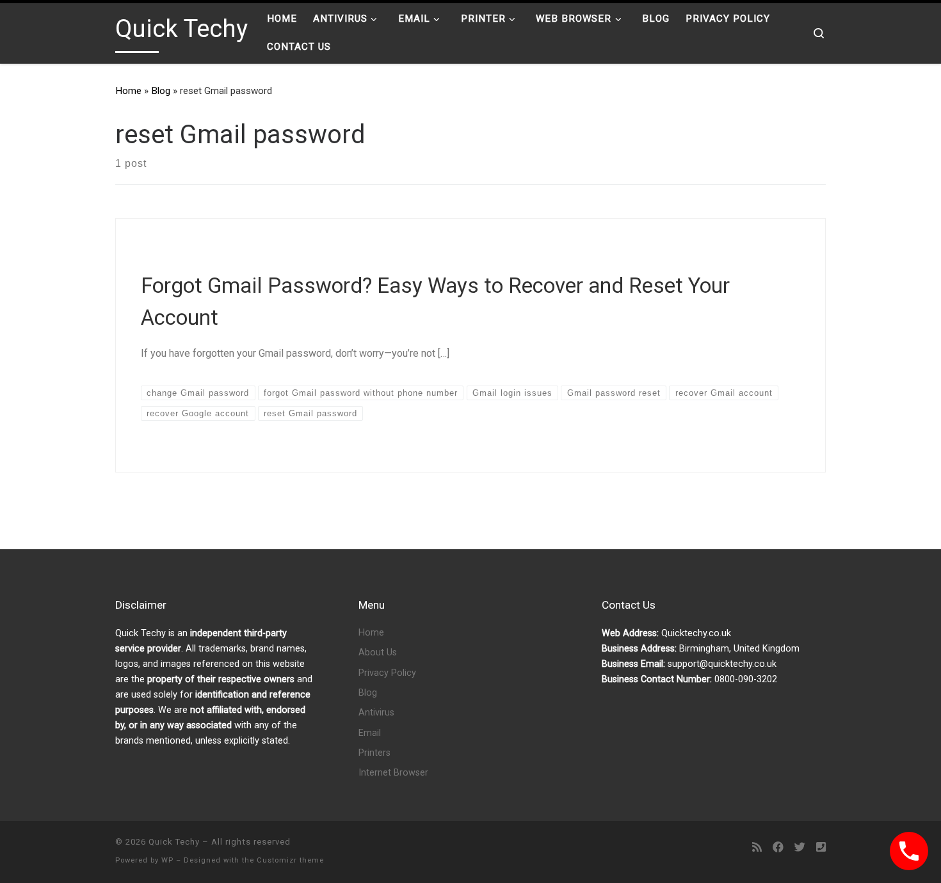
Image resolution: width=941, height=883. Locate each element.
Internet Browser (393, 772)
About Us (377, 652)
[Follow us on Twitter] (799, 847)
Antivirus (376, 712)
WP (167, 860)
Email (369, 733)
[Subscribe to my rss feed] (757, 847)
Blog (160, 91)
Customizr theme (290, 860)
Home (128, 91)
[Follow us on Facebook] (778, 847)
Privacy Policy (387, 673)
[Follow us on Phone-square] (821, 847)
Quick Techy (174, 842)
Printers (374, 752)
